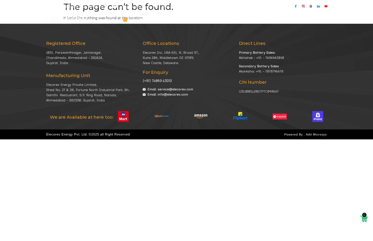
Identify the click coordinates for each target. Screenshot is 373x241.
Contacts (294, 19)
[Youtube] (326, 6)
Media (269, 19)
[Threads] (311, 6)
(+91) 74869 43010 (157, 80)
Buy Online (319, 19)
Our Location (171, 7)
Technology (240, 19)
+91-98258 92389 (65, 7)
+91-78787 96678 (94, 7)
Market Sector (204, 19)
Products (142, 19)
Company (171, 19)
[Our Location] (156, 6)
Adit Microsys (316, 134)
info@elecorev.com (134, 7)
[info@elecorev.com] (114, 6)
